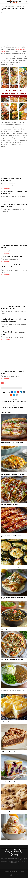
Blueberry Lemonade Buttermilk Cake (9, 782)
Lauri (3, 12)
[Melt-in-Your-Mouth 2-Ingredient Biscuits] (14, 797)
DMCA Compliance (13, 875)
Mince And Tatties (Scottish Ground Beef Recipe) (13, 690)
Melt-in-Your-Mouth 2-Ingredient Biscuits (10, 812)
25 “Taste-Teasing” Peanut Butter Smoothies (14, 401)
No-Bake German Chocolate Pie (8, 752)
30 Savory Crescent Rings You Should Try (14, 407)
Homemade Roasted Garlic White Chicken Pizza (12, 659)
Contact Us (4, 874)
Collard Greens (4, 629)
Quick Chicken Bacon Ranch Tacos (9, 504)
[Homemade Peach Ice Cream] (14, 827)
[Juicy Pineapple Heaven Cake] (14, 707)
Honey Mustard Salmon (13, 388)
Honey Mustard (4, 388)
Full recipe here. (5, 188)
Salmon (20, 388)
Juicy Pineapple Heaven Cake (7, 722)
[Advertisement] (14, 29)
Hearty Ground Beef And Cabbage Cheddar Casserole (14, 474)
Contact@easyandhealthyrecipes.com (16, 864)
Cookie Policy (15, 874)
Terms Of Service (22, 874)
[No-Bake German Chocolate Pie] (14, 737)
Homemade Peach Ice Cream (7, 842)
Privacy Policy (9, 874)
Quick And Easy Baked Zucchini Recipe (10, 567)
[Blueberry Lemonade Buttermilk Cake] (14, 767)
